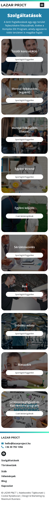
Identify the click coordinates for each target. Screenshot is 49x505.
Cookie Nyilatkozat (10, 495)
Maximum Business (10, 499)
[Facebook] (3, 453)
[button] (42, 5)
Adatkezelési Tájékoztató (31, 492)
